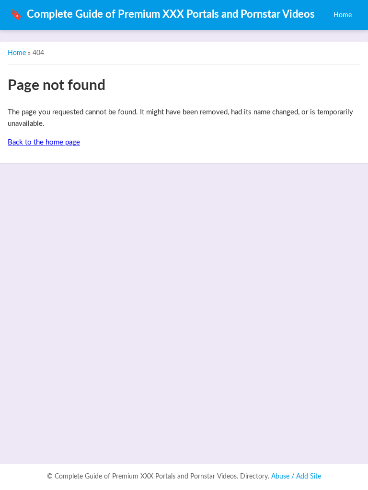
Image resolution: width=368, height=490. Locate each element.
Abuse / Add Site (296, 476)
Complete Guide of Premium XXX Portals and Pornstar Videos (162, 15)
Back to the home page (44, 142)
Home (343, 15)
